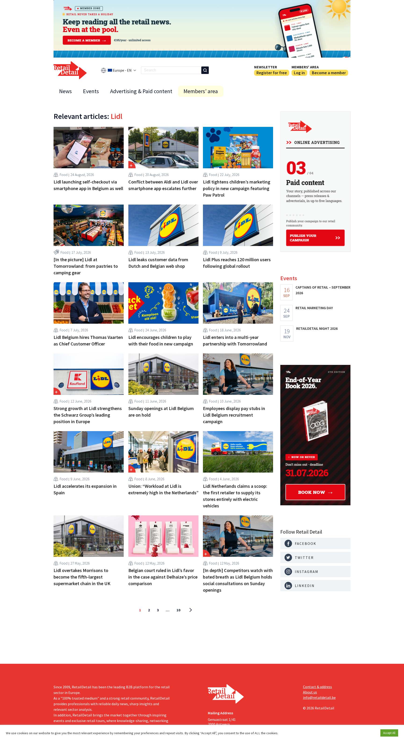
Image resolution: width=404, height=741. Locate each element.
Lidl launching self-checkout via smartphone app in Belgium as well (88, 185)
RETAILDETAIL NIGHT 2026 (317, 328)
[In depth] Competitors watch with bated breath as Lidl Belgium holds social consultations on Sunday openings (238, 580)
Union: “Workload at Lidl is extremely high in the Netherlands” (163, 489)
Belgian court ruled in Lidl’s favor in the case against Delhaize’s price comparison (163, 576)
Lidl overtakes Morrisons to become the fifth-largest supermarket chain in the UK (82, 576)
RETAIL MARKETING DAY (314, 307)
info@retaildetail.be (319, 697)
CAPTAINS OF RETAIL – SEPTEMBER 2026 (323, 290)
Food (64, 174)
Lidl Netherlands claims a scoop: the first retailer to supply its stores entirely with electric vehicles (235, 496)
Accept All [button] (389, 733)
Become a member (329, 72)
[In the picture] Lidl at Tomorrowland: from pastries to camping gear (86, 266)
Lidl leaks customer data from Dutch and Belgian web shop (158, 263)
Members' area (305, 67)
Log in (299, 72)
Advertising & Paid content (141, 91)
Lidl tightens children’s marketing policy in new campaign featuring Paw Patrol (236, 188)
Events (91, 91)
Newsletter (265, 67)
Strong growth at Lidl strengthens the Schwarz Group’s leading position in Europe (88, 414)
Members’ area (201, 91)
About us (310, 692)
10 (178, 610)
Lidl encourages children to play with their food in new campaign (160, 340)
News (65, 91)
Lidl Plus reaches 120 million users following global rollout (237, 263)
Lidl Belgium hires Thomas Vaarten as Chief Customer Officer (88, 340)
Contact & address (317, 686)
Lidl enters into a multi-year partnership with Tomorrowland (235, 340)
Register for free (271, 72)
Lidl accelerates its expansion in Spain (85, 489)
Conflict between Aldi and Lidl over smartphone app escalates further (163, 185)
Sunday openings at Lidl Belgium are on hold (161, 411)
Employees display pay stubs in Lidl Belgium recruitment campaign (234, 414)
